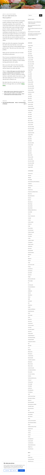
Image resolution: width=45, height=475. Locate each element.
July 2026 (29, 47)
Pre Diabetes (30, 392)
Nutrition (21, 91)
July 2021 (29, 146)
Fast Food (29, 274)
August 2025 (30, 69)
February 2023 (30, 122)
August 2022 (30, 134)
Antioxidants (30, 185)
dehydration (30, 246)
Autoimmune (30, 189)
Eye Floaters (30, 270)
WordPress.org (30, 461)
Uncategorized (30, 438)
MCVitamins (13, 14)
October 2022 (30, 130)
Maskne (29, 349)
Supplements (19, 92)
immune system (31, 325)
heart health (30, 315)
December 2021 (31, 142)
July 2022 (29, 136)
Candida (29, 218)
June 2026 (30, 49)
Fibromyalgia (30, 280)
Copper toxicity (30, 244)
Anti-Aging (30, 179)
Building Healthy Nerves (32, 209)
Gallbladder (30, 290)
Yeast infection (30, 448)
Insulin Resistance (31, 335)
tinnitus (29, 432)
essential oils (30, 268)
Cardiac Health (30, 222)
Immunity (29, 327)
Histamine (30, 319)
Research (29, 400)
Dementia (30, 248)
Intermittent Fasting (31, 337)
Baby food (30, 193)
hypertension (30, 323)
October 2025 (30, 65)
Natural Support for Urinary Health (34, 31)
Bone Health (30, 205)
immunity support (31, 329)
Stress (29, 424)
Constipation (30, 242)
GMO (29, 299)
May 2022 (30, 138)
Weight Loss (30, 446)
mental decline (30, 355)
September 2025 (31, 67)
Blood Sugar (30, 203)
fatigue (29, 276)
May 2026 (30, 51)
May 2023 (30, 116)
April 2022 (30, 140)
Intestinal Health (31, 339)
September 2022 (31, 132)
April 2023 (30, 118)
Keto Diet (29, 345)
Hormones (30, 321)
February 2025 (30, 82)
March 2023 (30, 120)
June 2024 (30, 96)
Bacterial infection (31, 195)
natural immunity (31, 367)
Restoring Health (31, 402)
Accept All (21, 470)
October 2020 (30, 165)
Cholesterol (30, 234)
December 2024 (31, 86)
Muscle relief (30, 365)
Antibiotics (30, 183)
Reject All (14, 470)
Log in (29, 455)
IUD (28, 343)
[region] (14, 467)
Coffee (29, 238)
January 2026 (30, 59)
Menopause (30, 353)
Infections (30, 331)
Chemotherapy (30, 230)
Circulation (30, 236)
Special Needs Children (32, 422)
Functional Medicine (31, 286)
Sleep (29, 418)
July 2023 (29, 112)
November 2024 (31, 88)
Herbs (5, 91)
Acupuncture (30, 173)
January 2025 (30, 84)
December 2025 (31, 61)
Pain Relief (30, 386)
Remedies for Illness (31, 398)
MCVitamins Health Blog (18, 4)
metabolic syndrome (31, 359)
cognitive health (31, 240)
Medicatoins (10, 91)
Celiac (29, 226)
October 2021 (30, 144)
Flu (28, 282)
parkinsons (30, 388)
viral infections (30, 442)
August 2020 (30, 167)
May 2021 (30, 150)
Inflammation (30, 333)
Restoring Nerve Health (32, 404)
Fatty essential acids (31, 278)
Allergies (29, 177)
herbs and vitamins (16, 93)
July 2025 (29, 71)
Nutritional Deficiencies (10, 92)
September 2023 (31, 108)
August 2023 (30, 110)
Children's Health (31, 232)
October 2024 (30, 90)
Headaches (30, 305)
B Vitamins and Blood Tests (33, 191)
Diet (28, 256)
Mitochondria (30, 363)
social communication (32, 420)
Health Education (31, 311)
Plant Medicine (30, 390)
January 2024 (30, 104)
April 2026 (30, 53)
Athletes (29, 187)
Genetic (29, 292)
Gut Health (30, 301)
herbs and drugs (8, 93)
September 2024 (31, 92)
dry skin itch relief (31, 264)
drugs (29, 262)
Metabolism (30, 361)
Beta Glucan (30, 201)
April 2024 (30, 100)
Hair (28, 303)
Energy (29, 266)
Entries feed (30, 457)
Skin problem (30, 414)
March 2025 (30, 80)
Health (29, 307)
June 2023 (30, 114)
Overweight (30, 384)
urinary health (30, 440)
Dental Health (30, 250)
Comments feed (31, 459)
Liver (29, 347)
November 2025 (31, 63)
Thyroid (29, 430)
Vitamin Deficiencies (31, 444)
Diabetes (29, 254)
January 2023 (30, 124)
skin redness (30, 416)
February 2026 (30, 57)
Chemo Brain (30, 228)
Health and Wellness (31, 309)
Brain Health (30, 207)
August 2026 (30, 45)
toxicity (29, 434)
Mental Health (30, 357)
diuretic (29, 260)
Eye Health (30, 272)
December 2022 (31, 126)
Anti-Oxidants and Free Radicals (33, 181)
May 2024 (30, 98)
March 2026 (30, 55)
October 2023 (30, 106)
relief (29, 394)
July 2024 (29, 94)
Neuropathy (16, 91)
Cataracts (30, 224)
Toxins (29, 436)
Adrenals (29, 175)
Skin (29, 410)
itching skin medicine (31, 341)
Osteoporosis (30, 382)
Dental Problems (31, 252)
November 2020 (31, 163)
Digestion (29, 258)
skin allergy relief (31, 412)
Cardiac (29, 220)
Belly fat (29, 199)
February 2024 (30, 102)
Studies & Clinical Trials (32, 426)
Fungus (29, 288)
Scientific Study (31, 406)
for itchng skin (30, 284)
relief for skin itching (31, 396)
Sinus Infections (31, 408)
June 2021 (30, 148)
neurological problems (32, 369)
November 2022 (31, 128)
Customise (7, 470)
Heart (29, 313)
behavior (29, 197)
